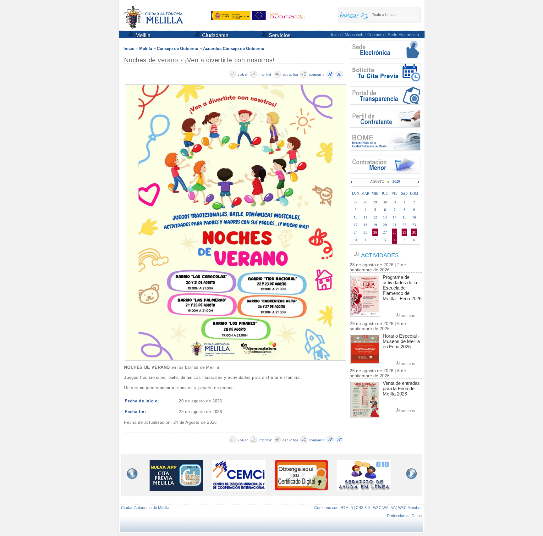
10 (356, 217)
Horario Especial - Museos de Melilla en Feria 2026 (401, 341)
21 (395, 225)
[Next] (417, 182)
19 (375, 225)
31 (356, 240)
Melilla (142, 35)
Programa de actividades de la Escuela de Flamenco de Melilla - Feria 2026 (402, 287)
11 (365, 217)
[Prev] (352, 182)
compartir (317, 74)
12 (375, 217)
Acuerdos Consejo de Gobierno (233, 48)
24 (356, 232)
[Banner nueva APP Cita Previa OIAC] (176, 489)
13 (385, 217)
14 (395, 217)
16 (414, 217)
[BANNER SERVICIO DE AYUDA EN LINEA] (364, 489)
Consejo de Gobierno (177, 48)
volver (243, 74)
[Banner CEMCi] (239, 489)
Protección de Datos (404, 516)
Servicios (279, 35)
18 (365, 225)
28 (395, 232)
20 (385, 225)
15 (404, 217)
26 (375, 232)
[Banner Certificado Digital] (301, 488)
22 (404, 225)
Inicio (336, 34)
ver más (408, 315)
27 (385, 232)
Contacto (375, 34)
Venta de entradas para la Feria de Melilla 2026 (401, 388)
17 (356, 225)
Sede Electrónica (403, 34)
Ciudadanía (214, 35)
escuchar (290, 74)
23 (414, 225)
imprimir (265, 74)
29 (404, 232)
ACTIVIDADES (380, 255)
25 (365, 232)
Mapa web (354, 34)
